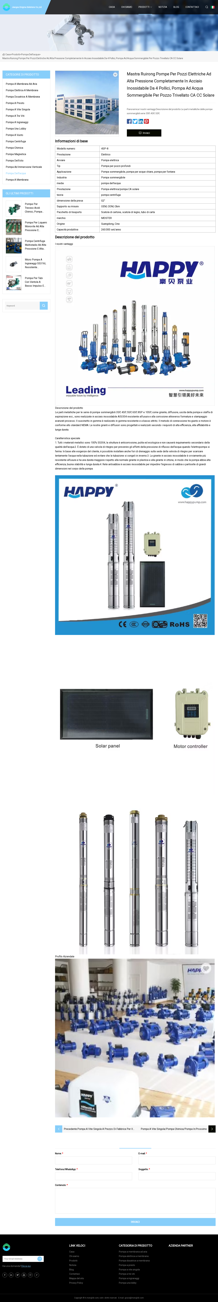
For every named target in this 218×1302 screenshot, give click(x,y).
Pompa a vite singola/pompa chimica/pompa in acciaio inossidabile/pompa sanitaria (168, 1129)
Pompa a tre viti (15, 115)
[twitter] (17, 1275)
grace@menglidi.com (134, 1298)
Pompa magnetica (16, 154)
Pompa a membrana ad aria (21, 83)
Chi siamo (126, 7)
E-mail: (143, 1153)
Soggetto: (144, 1169)
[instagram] (30, 1275)
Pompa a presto (15, 103)
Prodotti (144, 7)
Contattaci (192, 7)
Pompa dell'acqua (30, 54)
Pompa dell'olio (14, 160)
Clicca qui (26, 1266)
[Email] (39, 1258)
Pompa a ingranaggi (17, 122)
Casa (112, 7)
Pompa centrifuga (16, 141)
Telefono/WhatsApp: (66, 1169)
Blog (176, 7)
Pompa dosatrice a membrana (23, 96)
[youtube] (24, 1275)
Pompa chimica (14, 147)
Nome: (59, 1153)
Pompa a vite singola (18, 109)
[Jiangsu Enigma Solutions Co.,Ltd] (18, 1247)
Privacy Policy (76, 1283)
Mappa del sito (76, 1278)
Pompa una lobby (16, 128)
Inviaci (146, 132)
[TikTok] (36, 1275)
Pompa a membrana (17, 179)
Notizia (163, 7)
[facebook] (4, 1275)
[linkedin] (11, 1275)
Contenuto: (61, 1185)
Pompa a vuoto (14, 135)
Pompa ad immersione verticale (24, 166)
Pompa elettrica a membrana (22, 90)
